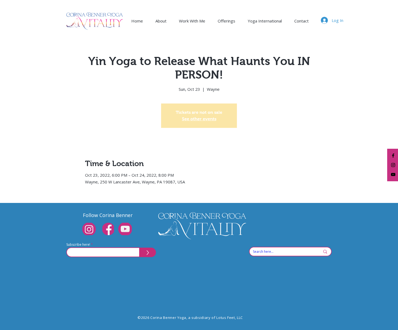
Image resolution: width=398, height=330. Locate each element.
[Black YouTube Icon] (393, 174)
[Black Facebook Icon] (393, 155)
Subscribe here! (78, 244)
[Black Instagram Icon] (393, 165)
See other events (199, 119)
